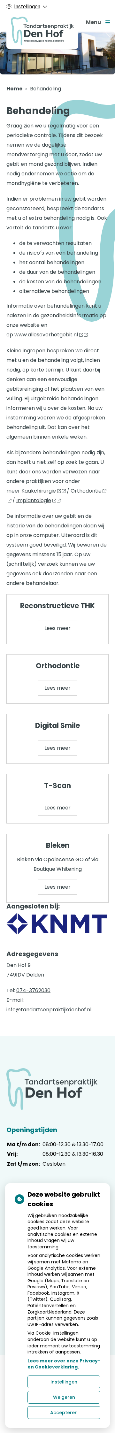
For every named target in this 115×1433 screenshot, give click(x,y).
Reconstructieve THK (57, 606)
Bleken (57, 845)
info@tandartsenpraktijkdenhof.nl (48, 1009)
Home (14, 88)
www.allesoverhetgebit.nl (46, 334)
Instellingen (63, 1382)
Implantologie (33, 500)
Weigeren (64, 1397)
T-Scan (57, 786)
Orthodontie (58, 666)
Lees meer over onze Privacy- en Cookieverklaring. (63, 1364)
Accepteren (64, 1412)
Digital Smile (57, 726)
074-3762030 (33, 990)
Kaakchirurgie (38, 490)
